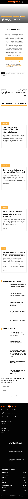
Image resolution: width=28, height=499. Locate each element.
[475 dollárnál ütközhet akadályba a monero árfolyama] (14, 200)
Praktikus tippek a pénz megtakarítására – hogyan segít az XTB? (18, 333)
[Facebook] (10, 82)
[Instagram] (7, 416)
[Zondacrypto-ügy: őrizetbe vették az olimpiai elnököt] (14, 116)
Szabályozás (6, 165)
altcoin (7, 73)
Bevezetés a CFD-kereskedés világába (16, 342)
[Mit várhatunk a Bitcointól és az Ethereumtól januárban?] (5, 372)
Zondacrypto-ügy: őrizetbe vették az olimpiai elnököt (11, 129)
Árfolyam (5, 207)
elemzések (12, 73)
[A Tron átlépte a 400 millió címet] (5, 322)
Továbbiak (13, 276)
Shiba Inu (4, 75)
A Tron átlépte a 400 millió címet (17, 321)
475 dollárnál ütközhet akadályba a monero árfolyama (12, 214)
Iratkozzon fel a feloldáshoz (14, 58)
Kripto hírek (16, 16)
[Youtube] (16, 416)
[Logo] (14, 2)
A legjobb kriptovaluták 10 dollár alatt (17, 362)
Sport (4, 248)
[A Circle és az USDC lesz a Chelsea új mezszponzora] (14, 241)
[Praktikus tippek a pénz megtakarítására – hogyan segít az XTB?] (5, 334)
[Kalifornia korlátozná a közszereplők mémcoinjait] (14, 158)
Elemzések (9, 16)
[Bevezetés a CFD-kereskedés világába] (5, 343)
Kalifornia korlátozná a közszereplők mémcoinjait (14, 171)
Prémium (22, 16)
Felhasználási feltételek (10, 65)
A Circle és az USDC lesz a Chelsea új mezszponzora (14, 253)
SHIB (23, 73)
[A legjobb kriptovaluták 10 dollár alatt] (5, 363)
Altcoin (3, 16)
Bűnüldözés (5, 123)
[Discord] (2, 416)
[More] (17, 82)
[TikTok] (10, 416)
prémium (19, 73)
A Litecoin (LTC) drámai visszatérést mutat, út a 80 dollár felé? (21, 93)
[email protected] (10, 413)
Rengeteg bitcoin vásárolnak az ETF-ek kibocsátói (7, 92)
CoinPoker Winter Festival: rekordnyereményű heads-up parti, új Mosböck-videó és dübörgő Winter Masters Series (18, 353)
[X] (13, 82)
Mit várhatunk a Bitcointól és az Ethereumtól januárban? (17, 371)
